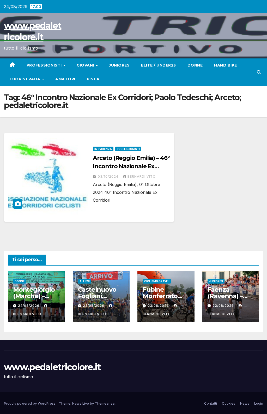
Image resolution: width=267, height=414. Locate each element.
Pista (93, 79)
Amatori (65, 79)
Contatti (210, 403)
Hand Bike (225, 65)
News (244, 403)
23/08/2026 (94, 306)
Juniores (119, 65)
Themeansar (105, 403)
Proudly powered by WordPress (30, 403)
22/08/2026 (224, 306)
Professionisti (45, 65)
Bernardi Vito (142, 176)
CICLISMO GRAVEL (156, 281)
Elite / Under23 (158, 65)
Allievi (85, 281)
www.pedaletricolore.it (52, 367)
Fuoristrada (25, 79)
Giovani (86, 65)
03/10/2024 (108, 176)
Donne (195, 65)
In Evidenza (103, 149)
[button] (259, 72)
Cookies (228, 403)
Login (258, 403)
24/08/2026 (29, 306)
